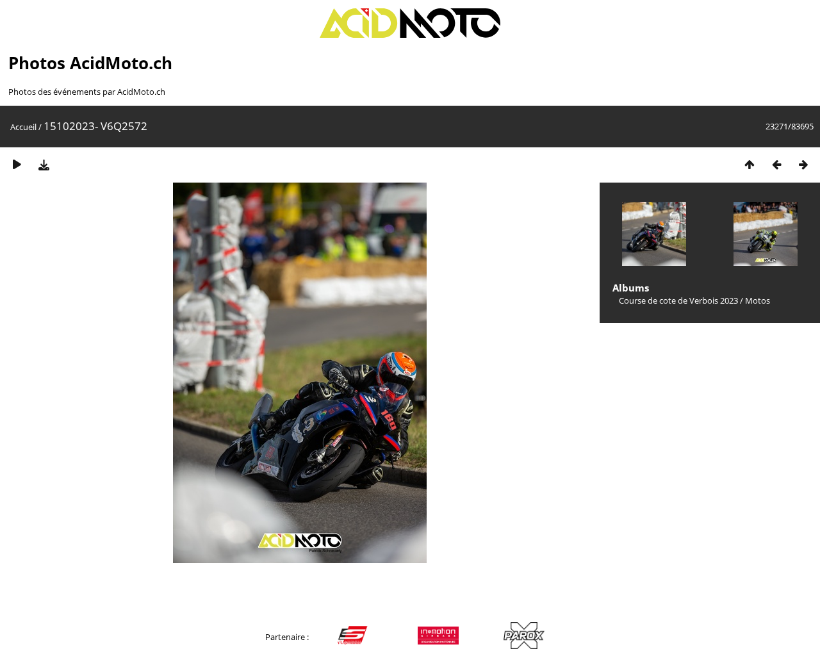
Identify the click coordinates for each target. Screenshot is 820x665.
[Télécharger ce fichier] (43, 164)
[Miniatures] (749, 164)
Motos (757, 300)
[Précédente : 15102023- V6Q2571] (776, 164)
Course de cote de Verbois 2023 (678, 300)
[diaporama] (16, 164)
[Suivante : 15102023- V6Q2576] (803, 164)
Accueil (23, 127)
